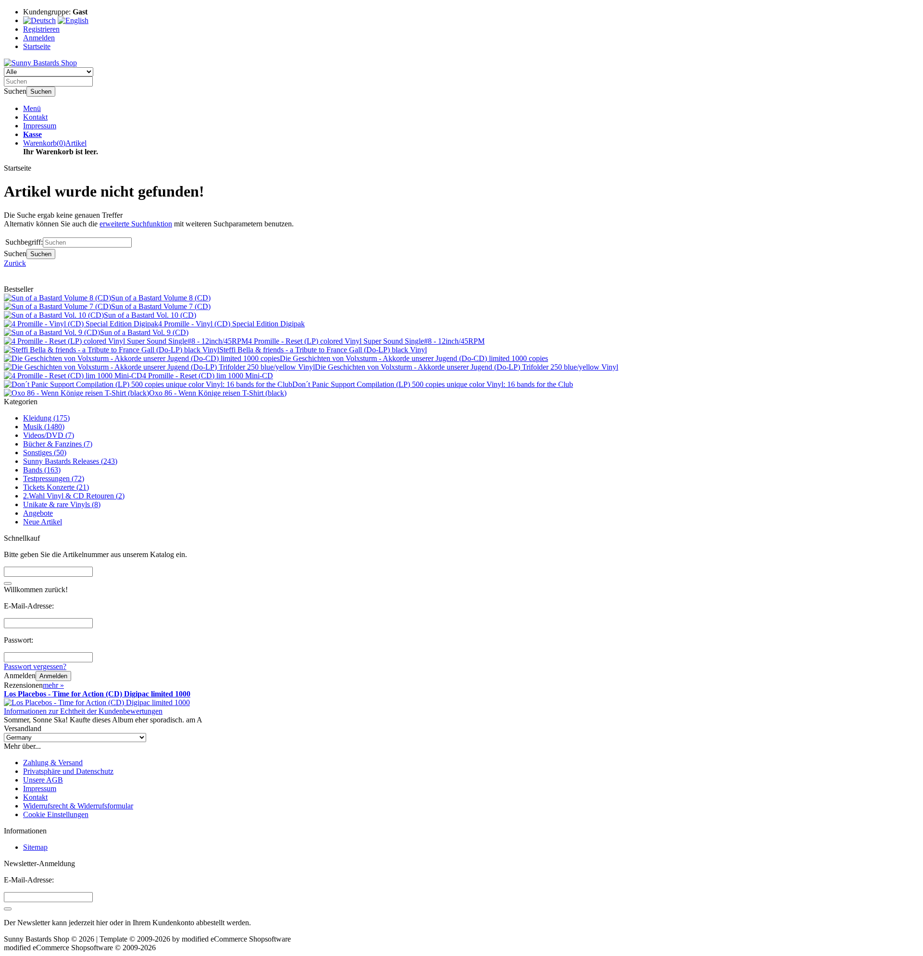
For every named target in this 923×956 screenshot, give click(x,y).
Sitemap (35, 847)
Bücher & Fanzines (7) (57, 444)
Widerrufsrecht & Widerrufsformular (78, 806)
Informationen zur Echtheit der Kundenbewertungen (83, 711)
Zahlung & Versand (53, 762)
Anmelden (53, 676)
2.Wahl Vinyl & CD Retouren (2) (74, 496)
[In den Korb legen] (8, 583)
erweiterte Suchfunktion (136, 224)
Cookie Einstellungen (55, 814)
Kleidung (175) (46, 418)
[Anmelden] (8, 908)
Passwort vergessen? (35, 666)
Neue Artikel (42, 522)
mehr (53, 685)
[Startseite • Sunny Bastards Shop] (40, 63)
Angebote (38, 513)
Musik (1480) (43, 426)
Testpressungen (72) (53, 478)
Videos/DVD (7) (48, 435)
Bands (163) (42, 470)
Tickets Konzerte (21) (56, 487)
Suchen (40, 91)
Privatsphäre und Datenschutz (68, 771)
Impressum (39, 126)
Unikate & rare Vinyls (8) (61, 504)
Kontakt (35, 117)
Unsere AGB (43, 780)
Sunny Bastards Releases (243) (70, 461)
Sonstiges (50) (44, 452)
